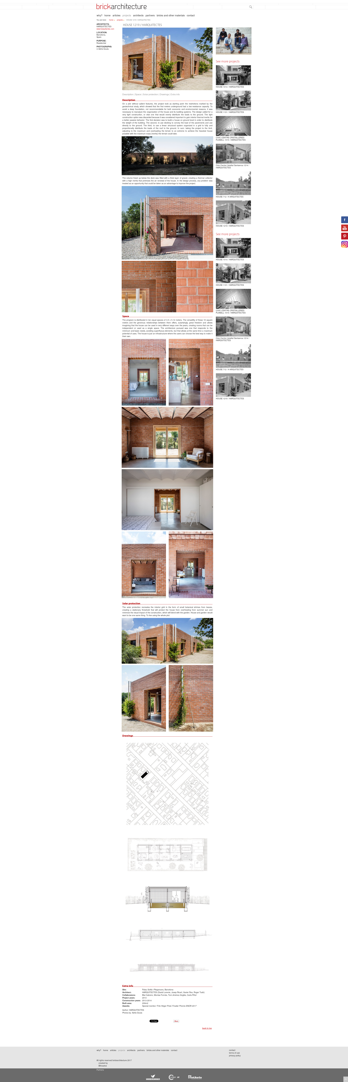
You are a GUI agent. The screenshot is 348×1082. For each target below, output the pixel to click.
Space (138, 94)
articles (116, 15)
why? (99, 15)
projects (126, 15)
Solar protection (150, 94)
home (107, 15)
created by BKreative (103, 1064)
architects (138, 15)
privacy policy (235, 1055)
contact (191, 15)
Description (127, 94)
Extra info (175, 94)
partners (150, 15)
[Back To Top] (346, 1079)
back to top (207, 1028)
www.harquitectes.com (105, 28)
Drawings (164, 94)
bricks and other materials (171, 15)
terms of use (234, 1052)
